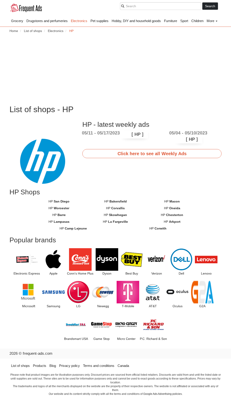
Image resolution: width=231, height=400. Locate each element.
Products (39, 366)
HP (59, 201)
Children (197, 21)
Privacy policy (69, 366)
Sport (184, 21)
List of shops (20, 366)
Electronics (79, 21)
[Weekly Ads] (26, 8)
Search (210, 6)
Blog (52, 366)
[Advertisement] (115, 68)
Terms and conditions (98, 366)
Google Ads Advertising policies (162, 393)
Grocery (17, 21)
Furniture (170, 21)
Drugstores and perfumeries (47, 21)
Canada (123, 366)
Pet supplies (99, 21)
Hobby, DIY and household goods (136, 21)
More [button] (211, 21)
